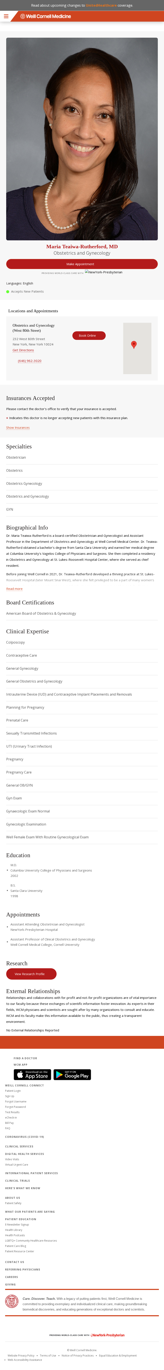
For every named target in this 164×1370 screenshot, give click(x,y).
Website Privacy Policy (21, 1355)
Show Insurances (18, 427)
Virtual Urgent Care (16, 1164)
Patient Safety (13, 1203)
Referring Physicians (22, 1269)
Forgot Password (15, 1107)
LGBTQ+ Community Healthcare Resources (31, 1240)
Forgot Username (15, 1101)
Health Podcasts (15, 1235)
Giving (10, 1284)
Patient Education (20, 1219)
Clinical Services (19, 1146)
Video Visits (12, 1159)
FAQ (7, 1128)
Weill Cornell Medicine (82, 1326)
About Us (12, 1198)
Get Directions (23, 350)
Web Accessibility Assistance (25, 1360)
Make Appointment (80, 264)
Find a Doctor (25, 1058)
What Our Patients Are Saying (30, 1212)
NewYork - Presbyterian (84, 1335)
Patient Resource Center (19, 1251)
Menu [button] (6, 16)
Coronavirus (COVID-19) (24, 1137)
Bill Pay (9, 1123)
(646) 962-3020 (29, 360)
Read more (14, 588)
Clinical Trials (17, 1181)
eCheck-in (11, 1117)
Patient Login (13, 1091)
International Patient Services (31, 1173)
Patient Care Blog (15, 1246)
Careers (11, 1277)
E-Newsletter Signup (17, 1224)
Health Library (13, 1230)
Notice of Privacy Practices (78, 1355)
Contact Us (14, 1262)
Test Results (12, 1112)
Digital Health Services (24, 1154)
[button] (133, 345)
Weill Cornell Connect (24, 1085)
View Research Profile (30, 974)
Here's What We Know (22, 1188)
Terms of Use (48, 1355)
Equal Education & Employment (118, 1355)
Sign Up (9, 1096)
